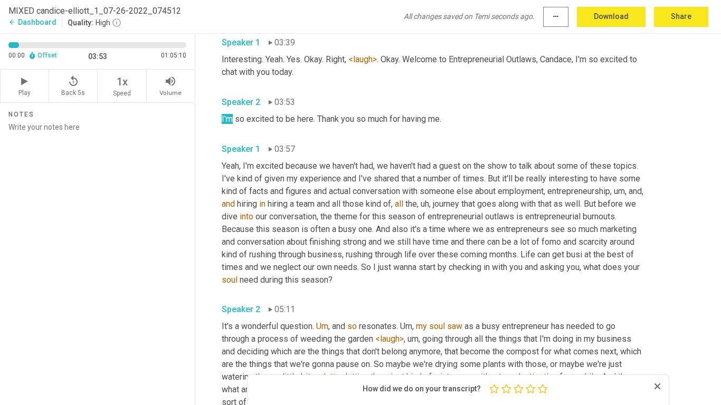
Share (681, 16)
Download (611, 16)
